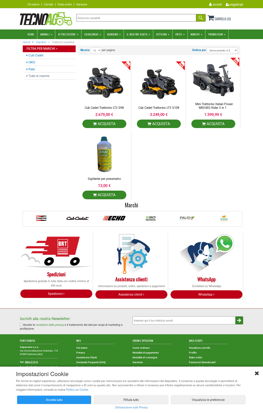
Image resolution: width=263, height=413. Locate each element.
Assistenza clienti (130, 294)
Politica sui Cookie (77, 389)
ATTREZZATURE (67, 34)
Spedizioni (55, 293)
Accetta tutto (54, 399)
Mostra (85, 50)
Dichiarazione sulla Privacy (131, 407)
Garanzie (81, 4)
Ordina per (199, 50)
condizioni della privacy (50, 325)
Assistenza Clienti (86, 357)
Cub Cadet (35, 55)
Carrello (48, 4)
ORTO (179, 34)
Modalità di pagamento (145, 352)
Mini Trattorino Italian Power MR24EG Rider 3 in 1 (214, 106)
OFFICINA (162, 34)
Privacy (80, 352)
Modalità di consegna (144, 357)
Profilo (193, 352)
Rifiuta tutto (131, 399)
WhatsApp (205, 294)
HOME (31, 34)
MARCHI (195, 34)
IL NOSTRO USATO (137, 34)
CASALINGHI (91, 34)
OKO (31, 62)
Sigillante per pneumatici (104, 179)
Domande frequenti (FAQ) (91, 362)
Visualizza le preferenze (208, 399)
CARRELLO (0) (222, 19)
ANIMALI (45, 34)
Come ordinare (141, 347)
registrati (236, 4)
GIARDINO (113, 34)
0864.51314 (31, 362)
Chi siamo (33, 4)
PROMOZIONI (216, 34)
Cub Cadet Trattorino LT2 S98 (104, 108)
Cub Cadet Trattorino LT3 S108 (158, 108)
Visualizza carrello (199, 347)
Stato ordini (65, 4)
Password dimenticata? (202, 362)
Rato (31, 69)
